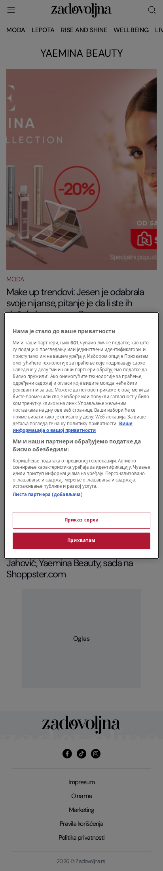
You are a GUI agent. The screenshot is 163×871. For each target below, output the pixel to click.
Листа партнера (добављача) (48, 495)
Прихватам (81, 541)
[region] (81, 435)
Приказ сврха (81, 520)
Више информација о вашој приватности (73, 427)
